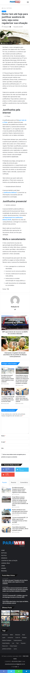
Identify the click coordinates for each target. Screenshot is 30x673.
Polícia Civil (5, 646)
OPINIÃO (3, 568)
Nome (3, 435)
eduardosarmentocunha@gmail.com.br (15, 664)
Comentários (24, 482)
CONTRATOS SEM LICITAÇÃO (9, 560)
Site (2, 448)
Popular (4, 482)
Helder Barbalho (6, 643)
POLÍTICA (3, 555)
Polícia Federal (13, 646)
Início (4, 8)
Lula (13, 643)
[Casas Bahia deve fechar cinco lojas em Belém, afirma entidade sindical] (22, 391)
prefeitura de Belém (6, 648)
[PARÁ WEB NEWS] (15, 2)
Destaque (24, 637)
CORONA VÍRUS (5, 563)
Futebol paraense (18, 640)
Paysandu (23, 643)
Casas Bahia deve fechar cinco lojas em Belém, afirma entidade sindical (20, 528)
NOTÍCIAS (9, 8)
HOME (3, 550)
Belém (11, 634)
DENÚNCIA (4, 558)
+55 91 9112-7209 (16, 661)
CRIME (3, 565)
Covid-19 (17, 637)
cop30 (3, 637)
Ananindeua (5, 634)
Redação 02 (7, 26)
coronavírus (10, 637)
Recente (13, 482)
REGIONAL (4, 571)
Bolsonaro (17, 634)
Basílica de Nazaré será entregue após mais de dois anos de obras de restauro (20, 511)
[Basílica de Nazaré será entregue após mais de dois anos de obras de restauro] (6, 512)
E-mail (3, 442)
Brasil (23, 634)
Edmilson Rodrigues (6, 640)
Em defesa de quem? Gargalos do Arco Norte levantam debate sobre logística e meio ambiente (7, 378)
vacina (15, 648)
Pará (17, 643)
